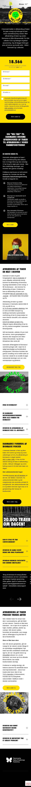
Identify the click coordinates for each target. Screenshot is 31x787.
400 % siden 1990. (9, 459)
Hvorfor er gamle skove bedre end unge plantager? (13, 551)
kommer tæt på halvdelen (17, 475)
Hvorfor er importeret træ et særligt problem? (13, 739)
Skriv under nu (15, 116)
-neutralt (5, 296)
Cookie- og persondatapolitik (15, 778)
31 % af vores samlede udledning (14, 308)
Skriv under (10, 224)
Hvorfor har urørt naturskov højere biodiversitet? (10, 728)
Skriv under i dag (12, 502)
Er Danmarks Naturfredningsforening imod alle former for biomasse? (12, 416)
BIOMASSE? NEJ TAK (14, 367)
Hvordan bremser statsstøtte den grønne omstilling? (14, 562)
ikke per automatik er (18, 294)
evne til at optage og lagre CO (13, 322)
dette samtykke (9, 108)
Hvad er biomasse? (10, 405)
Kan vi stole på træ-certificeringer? (10, 541)
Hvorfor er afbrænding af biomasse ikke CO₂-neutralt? (13, 429)
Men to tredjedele (18, 278)
